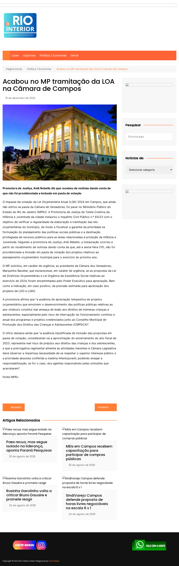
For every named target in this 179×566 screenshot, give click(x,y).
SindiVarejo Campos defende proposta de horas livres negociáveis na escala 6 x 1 (87, 501)
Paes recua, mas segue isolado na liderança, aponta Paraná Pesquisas (29, 446)
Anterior (16, 407)
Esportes (29, 55)
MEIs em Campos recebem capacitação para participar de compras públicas (89, 452)
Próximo (103, 407)
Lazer (15, 55)
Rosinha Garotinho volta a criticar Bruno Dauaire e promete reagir (29, 495)
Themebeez (54, 561)
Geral (74, 55)
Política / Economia (53, 55)
